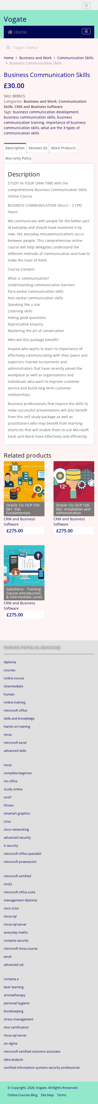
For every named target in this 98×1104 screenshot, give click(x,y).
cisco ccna (11, 908)
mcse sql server (15, 1035)
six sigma (10, 1043)
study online (13, 789)
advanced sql (13, 964)
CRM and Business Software (39, 106)
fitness (9, 805)
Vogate (15, 19)
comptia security (16, 940)
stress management (18, 1019)
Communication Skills (75, 57)
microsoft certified (17, 876)
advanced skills (15, 750)
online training (14, 702)
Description (15, 147)
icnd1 (8, 797)
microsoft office (15, 710)
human (9, 694)
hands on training (17, 726)
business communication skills (29, 117)
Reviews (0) (38, 147)
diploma (10, 662)
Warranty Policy (18, 158)
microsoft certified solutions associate (32, 1051)
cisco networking (16, 829)
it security (11, 845)
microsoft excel (15, 742)
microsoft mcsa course (20, 948)
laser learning (14, 987)
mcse (8, 765)
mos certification (16, 1027)
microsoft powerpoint (20, 861)
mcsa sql (10, 916)
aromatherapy (14, 995)
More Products (63, 147)
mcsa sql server (15, 924)
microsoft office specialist (22, 853)
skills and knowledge (19, 718)
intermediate (13, 686)
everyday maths (16, 932)
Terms (61, 1095)
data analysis (13, 1059)
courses (9, 670)
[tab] (15, 148)
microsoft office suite (19, 892)
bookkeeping (13, 1011)
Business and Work (35, 57)
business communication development (45, 111)
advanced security (17, 837)
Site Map (47, 1095)
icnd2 (8, 884)
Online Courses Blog (22, 1095)
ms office (10, 781)
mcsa (8, 734)
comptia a (11, 979)
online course (14, 678)
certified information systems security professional (41, 1067)
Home (20, 32)
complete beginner (18, 773)
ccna (7, 821)
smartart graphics (17, 813)
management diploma (20, 900)
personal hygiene (16, 1003)
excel (7, 956)
